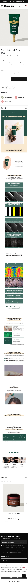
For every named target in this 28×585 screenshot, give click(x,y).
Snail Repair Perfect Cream (14, 513)
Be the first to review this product (14, 55)
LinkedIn (13, 87)
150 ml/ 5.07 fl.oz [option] (16, 73)
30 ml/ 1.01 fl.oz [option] (6, 73)
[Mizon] (9, 6)
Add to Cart (11, 518)
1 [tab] (9, 526)
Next (26, 504)
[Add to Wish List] (16, 519)
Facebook (6, 87)
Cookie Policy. (4, 573)
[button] (22, 6)
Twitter (10, 87)
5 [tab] (18, 526)
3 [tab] (14, 526)
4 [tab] (16, 526)
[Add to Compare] (18, 519)
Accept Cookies (14, 577)
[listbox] (14, 73)
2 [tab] (12, 526)
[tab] (14, 92)
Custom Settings (14, 581)
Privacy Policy (9, 552)
